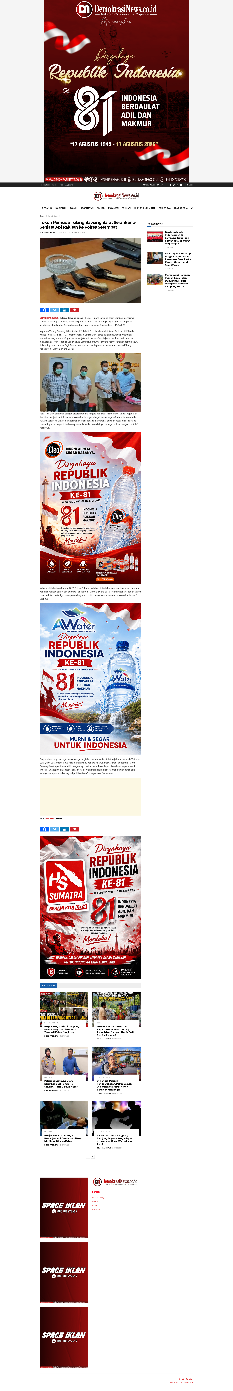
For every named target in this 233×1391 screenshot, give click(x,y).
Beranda (47, 208)
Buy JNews (69, 185)
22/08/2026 (65, 1036)
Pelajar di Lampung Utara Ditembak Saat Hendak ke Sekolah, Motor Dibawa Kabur (60, 1084)
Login (191, 185)
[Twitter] (54, 310)
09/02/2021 (170, 269)
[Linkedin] (64, 310)
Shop (54, 185)
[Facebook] (44, 310)
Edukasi (126, 208)
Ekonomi (113, 208)
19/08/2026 (65, 1145)
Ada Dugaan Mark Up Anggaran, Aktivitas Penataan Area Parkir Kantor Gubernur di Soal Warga (178, 259)
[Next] (93, 1157)
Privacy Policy (98, 1197)
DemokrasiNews (47, 232)
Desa (99, 1023)
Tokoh (74, 208)
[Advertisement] (90, 797)
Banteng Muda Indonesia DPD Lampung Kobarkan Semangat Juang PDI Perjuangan (178, 238)
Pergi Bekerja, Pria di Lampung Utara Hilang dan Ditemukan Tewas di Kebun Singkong (61, 1029)
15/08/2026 (117, 1148)
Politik (101, 208)
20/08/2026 (65, 1090)
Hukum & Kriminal (145, 208)
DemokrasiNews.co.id (184, 1382)
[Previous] (88, 1157)
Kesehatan (87, 208)
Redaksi (95, 1205)
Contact (60, 185)
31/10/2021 (170, 247)
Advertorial (181, 208)
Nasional (61, 208)
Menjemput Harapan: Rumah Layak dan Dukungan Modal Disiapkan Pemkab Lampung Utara (177, 281)
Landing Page (45, 185)
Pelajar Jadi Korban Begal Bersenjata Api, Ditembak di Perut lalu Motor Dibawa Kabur (63, 1138)
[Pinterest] (74, 310)
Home (42, 216)
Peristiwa (165, 208)
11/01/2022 (63, 232)
